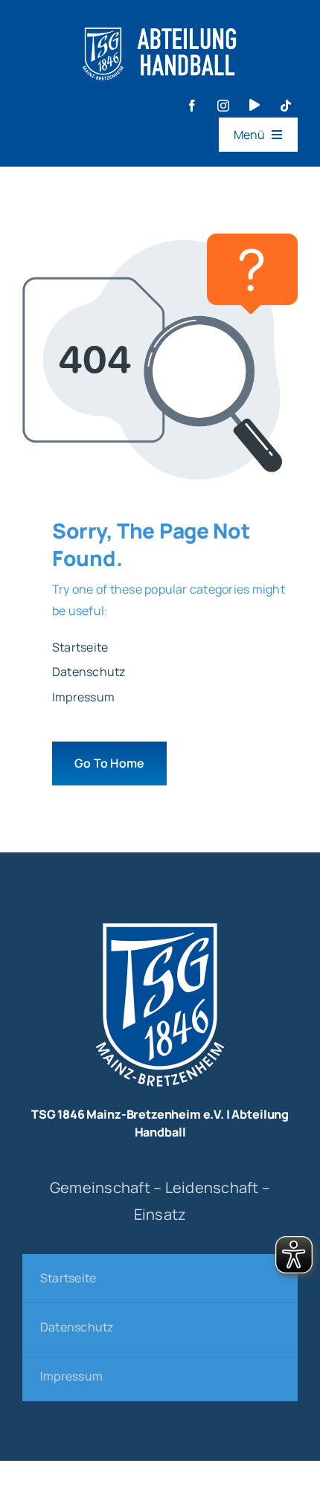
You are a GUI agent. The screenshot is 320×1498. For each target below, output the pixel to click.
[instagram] (223, 106)
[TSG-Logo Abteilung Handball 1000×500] (160, 21)
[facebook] (192, 106)
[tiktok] (286, 106)
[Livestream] (254, 105)
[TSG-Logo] (160, 918)
